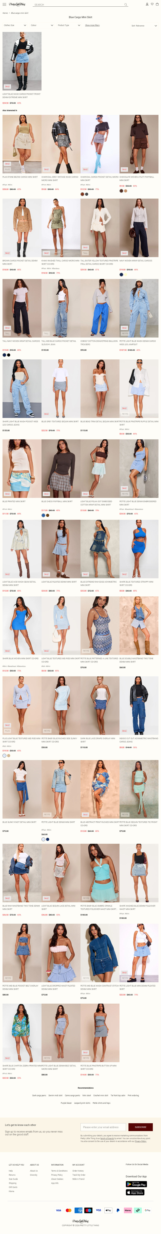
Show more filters (92, 25)
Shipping (12, 1183)
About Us (34, 1171)
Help (11, 1171)
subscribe (140, 1127)
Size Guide (13, 1179)
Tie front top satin (118, 1095)
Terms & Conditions (59, 1171)
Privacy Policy (57, 1175)
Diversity (33, 1175)
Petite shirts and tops (101, 1103)
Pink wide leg (133, 1095)
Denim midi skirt (55, 1095)
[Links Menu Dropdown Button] (4, 4)
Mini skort (87, 1095)
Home (5, 13)
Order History (78, 1171)
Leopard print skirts (82, 1103)
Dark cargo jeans (39, 1095)
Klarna (11, 1191)
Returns (12, 1175)
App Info (54, 1183)
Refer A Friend (78, 1179)
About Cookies (57, 1179)
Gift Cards (13, 1187)
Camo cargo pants (72, 1095)
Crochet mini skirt (100, 1095)
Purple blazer (66, 1103)
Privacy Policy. (141, 1141)
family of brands (107, 1138)
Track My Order (78, 1175)
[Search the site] (126, 4)
